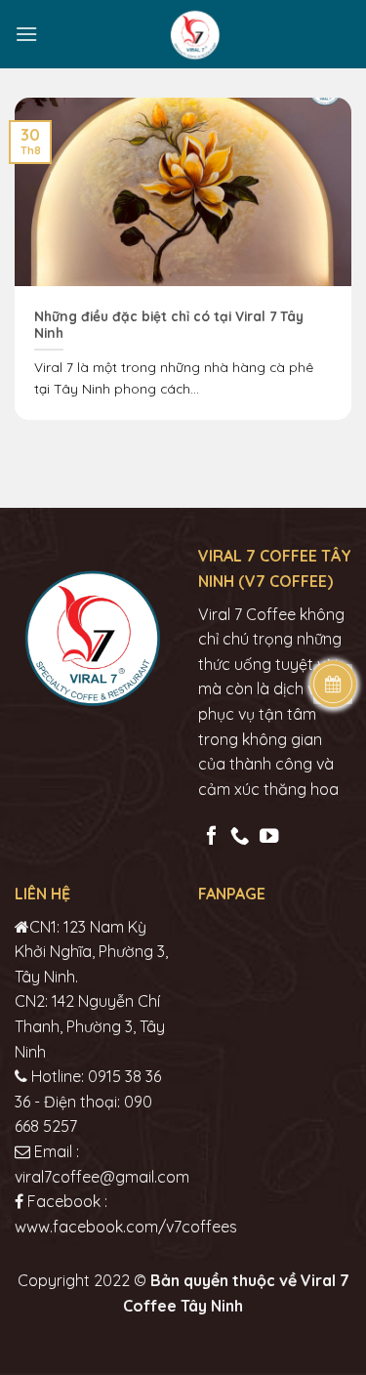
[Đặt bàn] (333, 683)
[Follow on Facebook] (211, 837)
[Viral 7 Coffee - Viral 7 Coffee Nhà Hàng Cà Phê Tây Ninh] (195, 34)
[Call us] (239, 837)
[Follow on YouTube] (269, 837)
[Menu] (26, 34)
